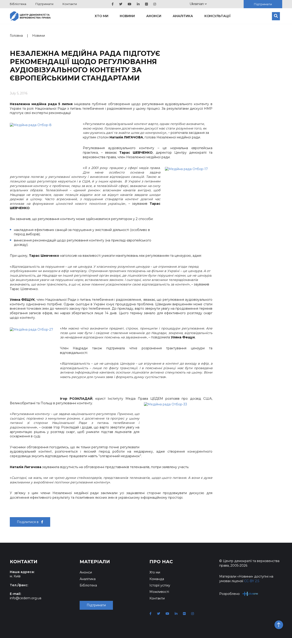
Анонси (153, 16)
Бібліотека (18, 4)
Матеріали (95, 561)
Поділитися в (28, 522)
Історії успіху (159, 585)
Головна (16, 36)
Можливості (159, 592)
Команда (156, 579)
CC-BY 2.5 (251, 581)
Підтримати (44, 4)
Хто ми (101, 16)
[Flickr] (146, 4)
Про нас (161, 561)
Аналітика (183, 16)
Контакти (70, 4)
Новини (127, 16)
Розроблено (229, 594)
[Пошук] (276, 16)
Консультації (217, 16)
